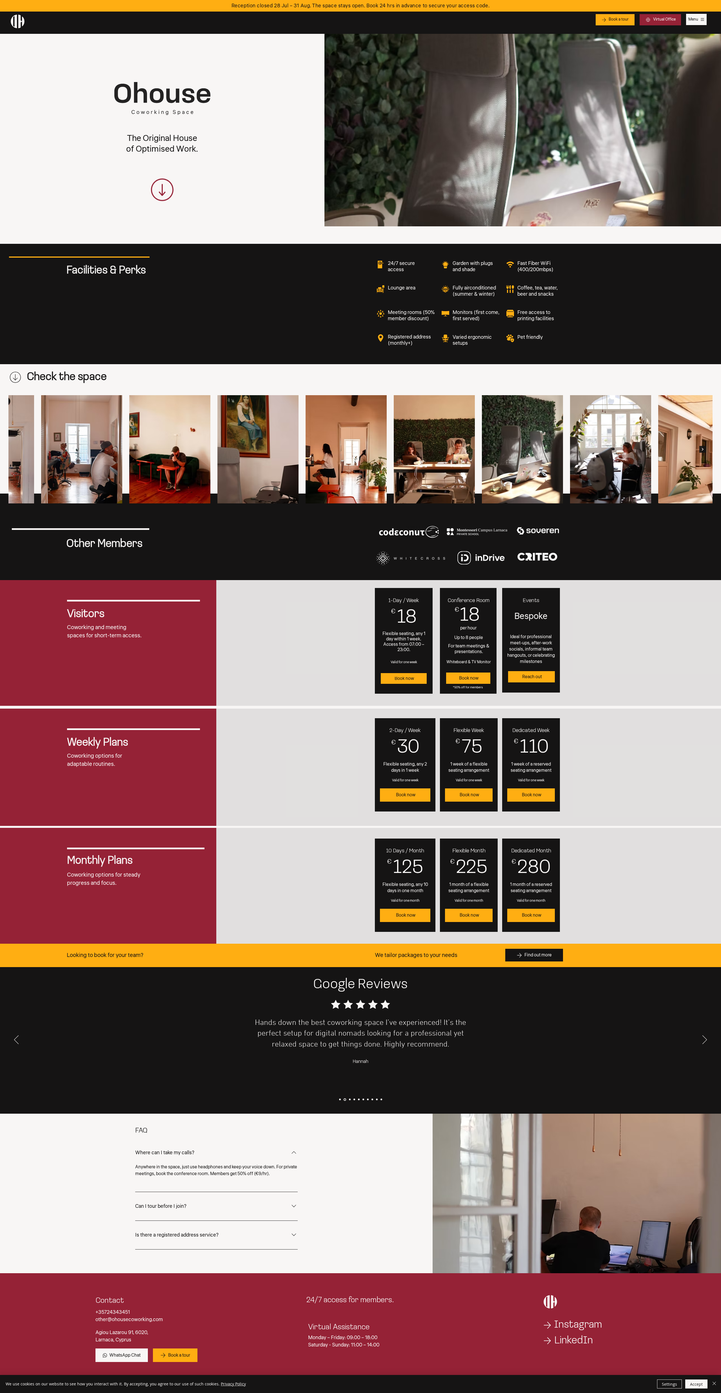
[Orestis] (349, 1099)
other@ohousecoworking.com (129, 1319)
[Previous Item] (18, 449)
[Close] (714, 1383)
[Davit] (368, 1099)
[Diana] (354, 1099)
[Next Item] (702, 449)
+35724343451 (112, 1312)
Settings (669, 1384)
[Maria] (381, 1099)
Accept (696, 1384)
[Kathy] (359, 1099)
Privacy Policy (233, 1384)
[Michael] (363, 1099)
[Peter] (372, 1099)
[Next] (704, 1040)
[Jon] (340, 1099)
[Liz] (377, 1099)
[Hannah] (344, 1099)
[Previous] (16, 1040)
